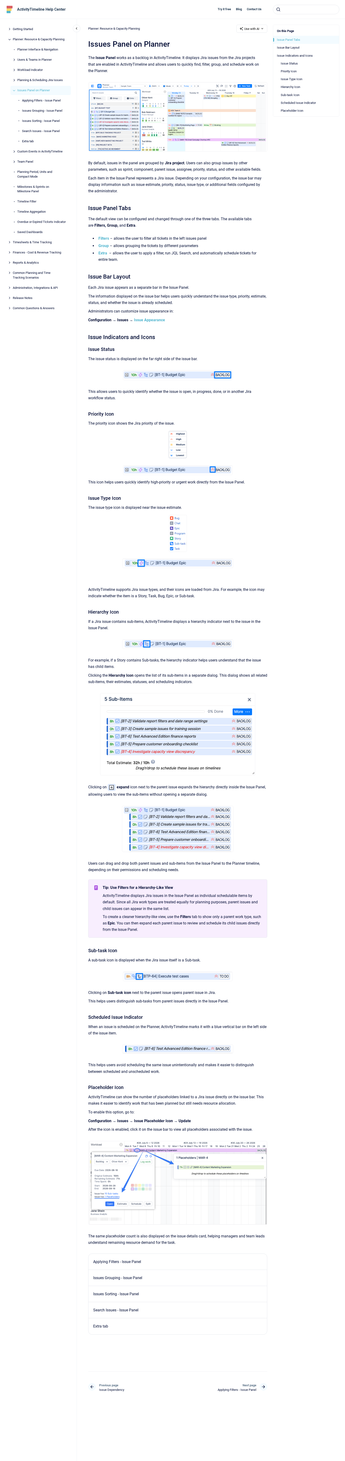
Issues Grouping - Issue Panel (42, 111)
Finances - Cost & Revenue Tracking (37, 252)
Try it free (224, 9)
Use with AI (251, 29)
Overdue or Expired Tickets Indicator (41, 222)
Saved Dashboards (30, 232)
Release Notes (22, 298)
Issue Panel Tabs (288, 39)
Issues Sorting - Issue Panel (41, 121)
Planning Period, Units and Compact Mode (34, 174)
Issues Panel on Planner (33, 90)
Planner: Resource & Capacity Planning (38, 39)
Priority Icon (289, 71)
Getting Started (23, 29)
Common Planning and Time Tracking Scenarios (32, 275)
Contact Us (254, 9)
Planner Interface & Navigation (37, 49)
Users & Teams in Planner (34, 60)
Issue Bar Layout (288, 47)
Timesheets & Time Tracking (32, 242)
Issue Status (289, 63)
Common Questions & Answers (34, 308)
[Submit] (278, 9)
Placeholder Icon (292, 110)
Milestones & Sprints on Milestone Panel (33, 189)
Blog (239, 9)
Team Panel (25, 162)
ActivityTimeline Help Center (41, 9)
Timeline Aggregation (31, 212)
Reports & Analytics (26, 263)
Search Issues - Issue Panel (41, 131)
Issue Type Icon (291, 79)
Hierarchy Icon (290, 87)
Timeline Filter (26, 201)
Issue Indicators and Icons (295, 55)
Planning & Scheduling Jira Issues (40, 80)
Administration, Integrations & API (35, 287)
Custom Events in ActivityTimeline (40, 151)
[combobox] (306, 9)
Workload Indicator (30, 70)
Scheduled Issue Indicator (298, 103)
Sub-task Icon (290, 95)
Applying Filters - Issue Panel (41, 100)
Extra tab (28, 141)
